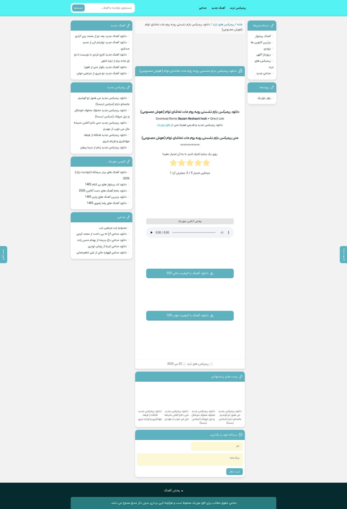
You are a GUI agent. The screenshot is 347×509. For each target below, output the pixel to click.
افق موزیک (163, 125)
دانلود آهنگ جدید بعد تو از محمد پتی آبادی (101, 36)
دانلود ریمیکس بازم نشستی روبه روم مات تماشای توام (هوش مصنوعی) (188, 71)
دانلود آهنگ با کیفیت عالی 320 (187, 273)
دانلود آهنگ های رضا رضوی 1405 (107, 203)
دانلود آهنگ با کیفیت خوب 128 (187, 315)
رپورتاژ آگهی (263, 55)
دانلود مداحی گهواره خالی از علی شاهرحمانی (102, 253)
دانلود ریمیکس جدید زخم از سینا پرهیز (103, 148)
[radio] (206, 164)
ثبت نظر (234, 472)
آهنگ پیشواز (263, 36)
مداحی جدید (263, 73)
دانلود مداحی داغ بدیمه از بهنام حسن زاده (102, 240)
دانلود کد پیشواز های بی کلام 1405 (106, 184)
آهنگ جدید (218, 8)
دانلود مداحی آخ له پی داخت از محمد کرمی (102, 234)
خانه (239, 25)
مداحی (202, 8)
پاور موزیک (264, 98)
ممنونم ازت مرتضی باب (113, 228)
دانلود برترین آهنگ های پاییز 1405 (106, 197)
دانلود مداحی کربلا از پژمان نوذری (107, 246)
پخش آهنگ (172, 491)
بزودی (267, 49)
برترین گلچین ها (261, 42)
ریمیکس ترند (238, 8)
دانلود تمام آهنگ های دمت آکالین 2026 (103, 191)
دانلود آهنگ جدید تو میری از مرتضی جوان (102, 73)
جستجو (78, 8)
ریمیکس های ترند (223, 25)
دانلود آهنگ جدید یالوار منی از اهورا (105, 67)
